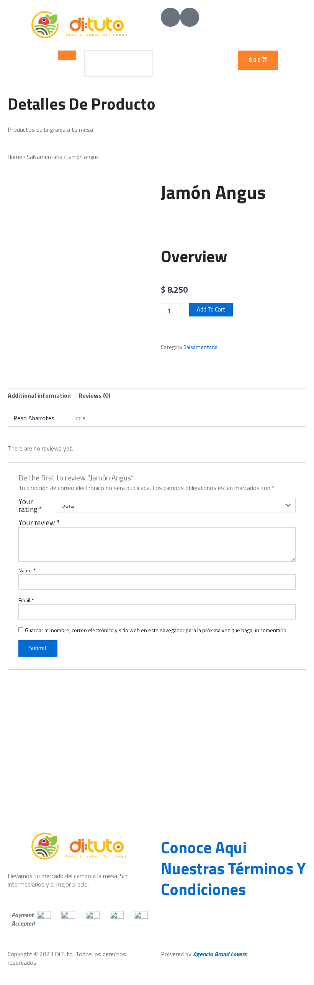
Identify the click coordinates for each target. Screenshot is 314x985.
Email (26, 600)
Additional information (39, 395)
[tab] (39, 395)
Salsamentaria (44, 156)
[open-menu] (67, 55)
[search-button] (139, 63)
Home (15, 156)
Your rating (30, 505)
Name (26, 570)
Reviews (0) (94, 395)
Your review (39, 522)
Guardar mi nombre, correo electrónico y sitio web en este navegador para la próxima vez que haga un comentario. (156, 630)
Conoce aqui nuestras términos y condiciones (233, 868)
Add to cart (211, 309)
